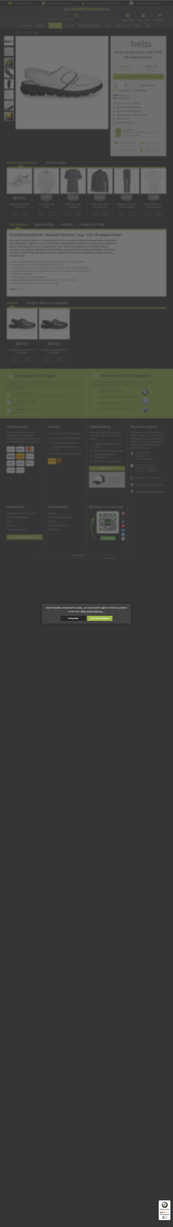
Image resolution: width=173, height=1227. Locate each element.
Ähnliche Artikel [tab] (56, 162)
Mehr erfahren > (107, 468)
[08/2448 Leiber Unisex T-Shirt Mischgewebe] (153, 181)
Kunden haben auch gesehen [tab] (47, 303)
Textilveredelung (100, 427)
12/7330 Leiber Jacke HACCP (46, 205)
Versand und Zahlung (58, 525)
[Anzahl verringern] (115, 85)
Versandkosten (78, 555)
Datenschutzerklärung (17, 517)
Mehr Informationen (125, 123)
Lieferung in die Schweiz (60, 517)
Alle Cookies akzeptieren (99, 618)
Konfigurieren (73, 618)
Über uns (52, 513)
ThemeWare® (110, 558)
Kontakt (51, 521)
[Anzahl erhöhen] (126, 85)
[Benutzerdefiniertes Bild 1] (145, 392)
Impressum (12, 525)
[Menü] (168, 1201)
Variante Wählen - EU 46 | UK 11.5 (138, 77)
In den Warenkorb (147, 85)
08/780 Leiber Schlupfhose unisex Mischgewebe (126, 205)
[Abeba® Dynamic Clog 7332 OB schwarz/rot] (54, 324)
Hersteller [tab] (67, 224)
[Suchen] (76, 16)
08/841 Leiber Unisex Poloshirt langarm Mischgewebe (100, 205)
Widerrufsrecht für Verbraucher (22, 513)
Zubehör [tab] (12, 303)
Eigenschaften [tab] (44, 224)
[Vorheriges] (18, 83)
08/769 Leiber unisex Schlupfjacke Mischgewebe (73, 205)
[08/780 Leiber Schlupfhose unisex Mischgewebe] (126, 181)
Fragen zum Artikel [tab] (92, 224)
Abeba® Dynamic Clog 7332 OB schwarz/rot (54, 351)
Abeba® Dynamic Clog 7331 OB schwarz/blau (22, 351)
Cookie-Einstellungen (17, 529)
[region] (58, 82)
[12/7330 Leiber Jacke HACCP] (46, 181)
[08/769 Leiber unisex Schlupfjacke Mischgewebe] (73, 181)
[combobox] (58, 16)
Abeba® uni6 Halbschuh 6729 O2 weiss (19, 205)
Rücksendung (55, 529)
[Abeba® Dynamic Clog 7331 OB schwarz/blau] (22, 324)
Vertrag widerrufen (24, 537)
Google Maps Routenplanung (151, 491)
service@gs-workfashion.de (149, 484)
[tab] (18, 224)
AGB (9, 521)
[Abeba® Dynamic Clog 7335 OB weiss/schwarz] (62, 82)
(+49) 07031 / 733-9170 (148, 478)
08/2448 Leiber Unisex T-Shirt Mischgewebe (153, 205)
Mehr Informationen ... (93, 611)
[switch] (164, 1217)
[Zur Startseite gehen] (86, 9)
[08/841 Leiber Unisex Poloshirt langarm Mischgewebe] (100, 181)
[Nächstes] (106, 83)
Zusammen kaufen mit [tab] (22, 162)
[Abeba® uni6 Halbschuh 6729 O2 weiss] (19, 181)
